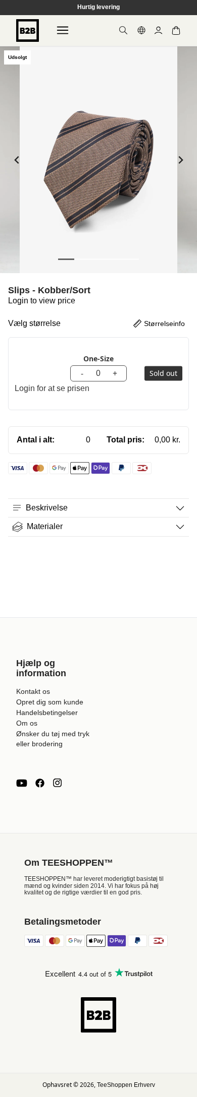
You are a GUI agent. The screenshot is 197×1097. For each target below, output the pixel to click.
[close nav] (10, 40)
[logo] (27, 30)
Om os (26, 723)
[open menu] (62, 30)
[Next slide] (180, 160)
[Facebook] (39, 783)
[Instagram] (57, 783)
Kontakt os (33, 691)
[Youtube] (21, 783)
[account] (158, 30)
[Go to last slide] (17, 160)
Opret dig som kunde (49, 702)
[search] (123, 30)
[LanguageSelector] (141, 30)
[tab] (66, 259)
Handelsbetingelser (47, 712)
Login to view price (41, 300)
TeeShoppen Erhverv (126, 1084)
